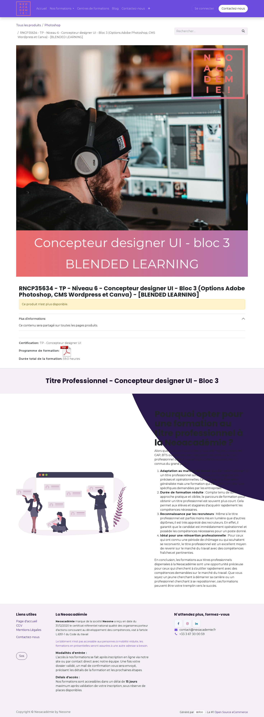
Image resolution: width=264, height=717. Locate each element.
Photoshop (53, 25)
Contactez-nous (233, 8)
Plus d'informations (32, 319)
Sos (21, 656)
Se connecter (204, 8)
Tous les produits (28, 25)
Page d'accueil (26, 621)
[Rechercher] (243, 31)
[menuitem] (41, 8)
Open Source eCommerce (231, 712)
